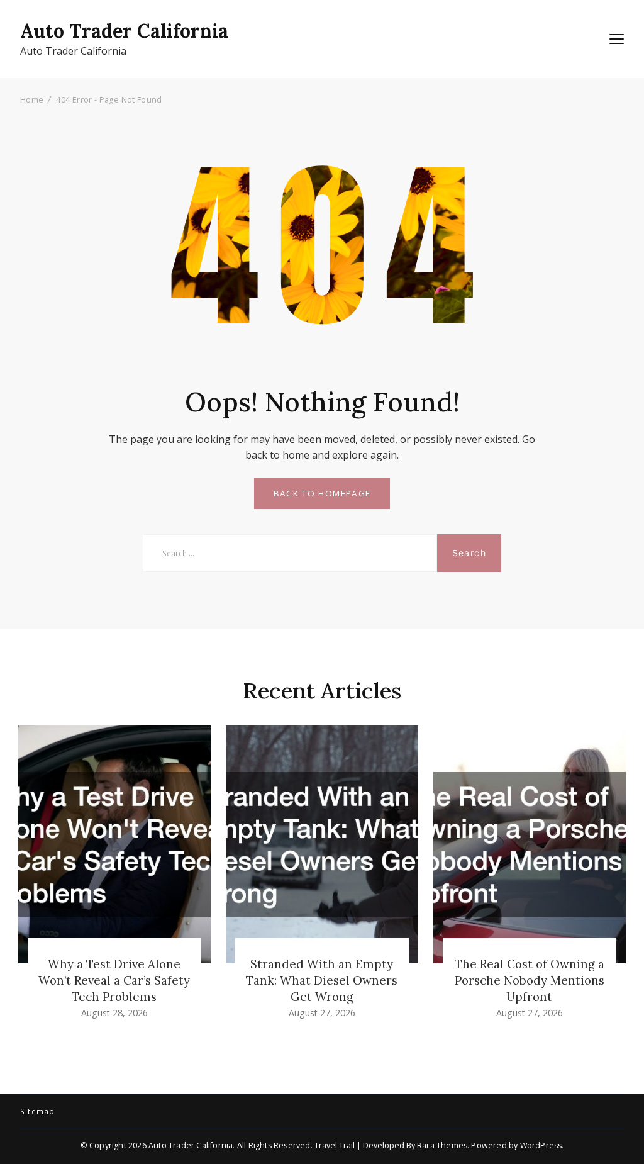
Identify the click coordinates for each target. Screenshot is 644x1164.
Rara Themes (442, 1145)
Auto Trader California (124, 31)
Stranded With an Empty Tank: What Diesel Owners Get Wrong (321, 980)
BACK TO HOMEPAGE (322, 493)
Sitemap (37, 1112)
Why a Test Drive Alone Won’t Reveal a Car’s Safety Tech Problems (114, 980)
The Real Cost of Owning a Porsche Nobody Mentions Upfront (529, 980)
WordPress (541, 1145)
